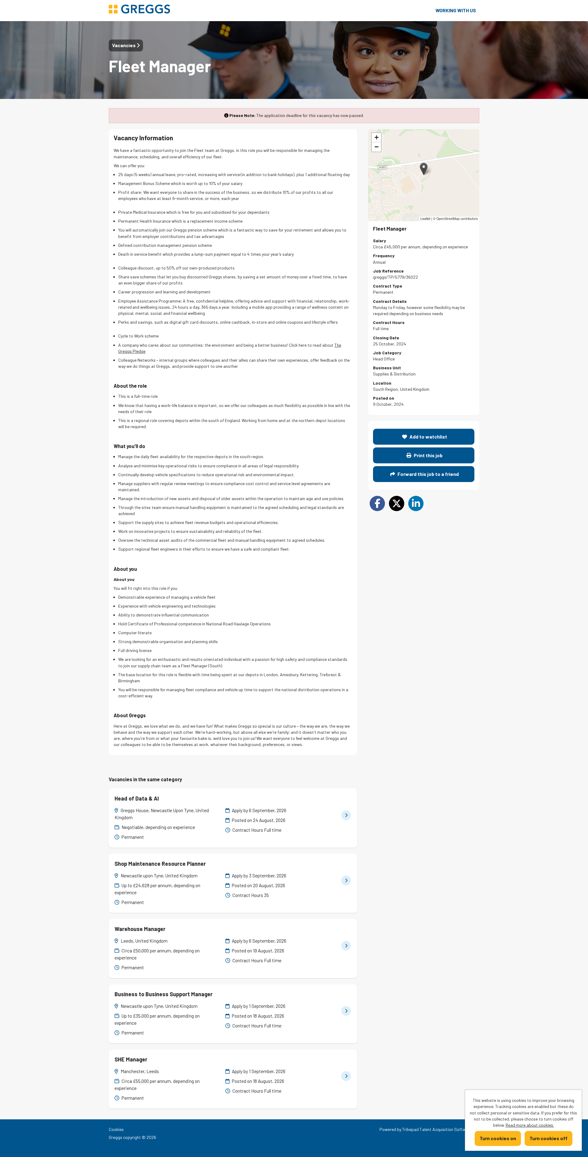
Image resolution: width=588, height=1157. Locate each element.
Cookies (116, 1129)
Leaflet (425, 218)
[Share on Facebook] (377, 503)
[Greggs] (139, 10)
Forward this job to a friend (428, 474)
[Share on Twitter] (396, 503)
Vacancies (124, 45)
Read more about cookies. (530, 1125)
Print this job (428, 455)
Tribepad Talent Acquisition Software (437, 1129)
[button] (424, 169)
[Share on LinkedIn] (416, 503)
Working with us (455, 10)
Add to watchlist (428, 436)
